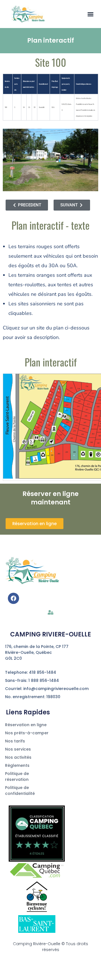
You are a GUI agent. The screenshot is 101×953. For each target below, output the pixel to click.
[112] (58, 390)
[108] (54, 403)
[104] (50, 416)
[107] (43, 409)
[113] (50, 392)
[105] (41, 414)
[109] (45, 403)
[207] (63, 425)
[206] (74, 455)
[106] (51, 410)
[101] (36, 425)
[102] (47, 423)
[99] (34, 429)
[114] (62, 384)
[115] (52, 387)
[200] (51, 451)
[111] (47, 398)
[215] (65, 409)
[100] (45, 429)
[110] (56, 397)
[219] (65, 397)
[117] (55, 382)
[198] (47, 452)
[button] (91, 14)
